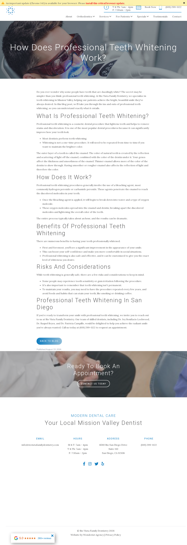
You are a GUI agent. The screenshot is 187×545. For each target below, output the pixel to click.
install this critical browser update (105, 3)
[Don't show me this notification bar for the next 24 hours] (184, 2)
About (69, 16)
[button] (83, 16)
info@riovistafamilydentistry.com (40, 444)
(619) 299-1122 (173, 7)
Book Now (150, 7)
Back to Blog (49, 341)
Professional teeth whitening (53, 185)
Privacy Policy (113, 534)
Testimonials (160, 16)
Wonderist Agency (93, 534)
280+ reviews (44, 538)
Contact (176, 16)
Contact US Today (93, 383)
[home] (10, 10)
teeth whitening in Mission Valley (55, 100)
